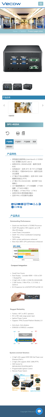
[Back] (7, 134)
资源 (34, 141)
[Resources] (23, 134)
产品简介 (18, 141)
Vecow (11, 3)
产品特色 (9, 141)
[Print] (18, 134)
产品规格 (27, 141)
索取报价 (9, 146)
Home (15, 31)
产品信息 (22, 31)
